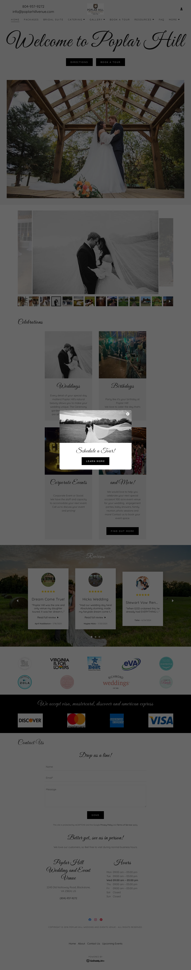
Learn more (95, 461)
